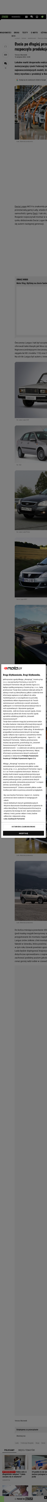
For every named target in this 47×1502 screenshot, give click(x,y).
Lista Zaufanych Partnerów (14, 819)
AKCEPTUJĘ (23, 833)
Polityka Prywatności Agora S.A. (24, 758)
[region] (23, 751)
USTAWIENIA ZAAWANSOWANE (23, 827)
